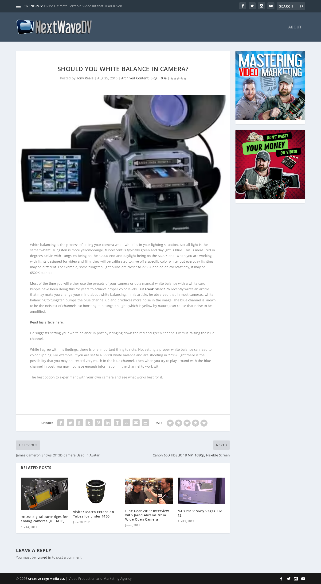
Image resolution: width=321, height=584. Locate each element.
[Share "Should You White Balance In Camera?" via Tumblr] (89, 423)
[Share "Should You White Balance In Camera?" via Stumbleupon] (126, 423)
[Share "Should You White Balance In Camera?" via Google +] (79, 423)
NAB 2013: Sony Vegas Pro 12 (200, 513)
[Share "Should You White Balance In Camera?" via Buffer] (117, 423)
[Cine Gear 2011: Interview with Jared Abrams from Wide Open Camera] (149, 491)
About (294, 27)
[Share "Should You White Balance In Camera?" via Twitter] (70, 423)
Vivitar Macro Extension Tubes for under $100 (93, 514)
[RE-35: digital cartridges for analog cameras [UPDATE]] (44, 494)
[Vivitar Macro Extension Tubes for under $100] (97, 491)
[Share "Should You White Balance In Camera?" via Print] (145, 423)
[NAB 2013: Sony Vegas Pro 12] (201, 491)
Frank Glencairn (157, 289)
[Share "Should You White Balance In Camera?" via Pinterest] (98, 423)
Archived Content (135, 78)
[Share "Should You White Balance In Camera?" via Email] (136, 423)
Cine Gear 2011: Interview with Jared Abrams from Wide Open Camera (147, 515)
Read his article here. (47, 322)
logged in (44, 557)
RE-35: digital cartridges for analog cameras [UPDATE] (44, 518)
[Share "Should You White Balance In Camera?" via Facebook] (61, 423)
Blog (153, 78)
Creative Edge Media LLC (46, 578)
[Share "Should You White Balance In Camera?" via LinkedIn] (108, 423)
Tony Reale (85, 78)
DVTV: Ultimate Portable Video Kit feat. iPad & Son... (84, 6)
